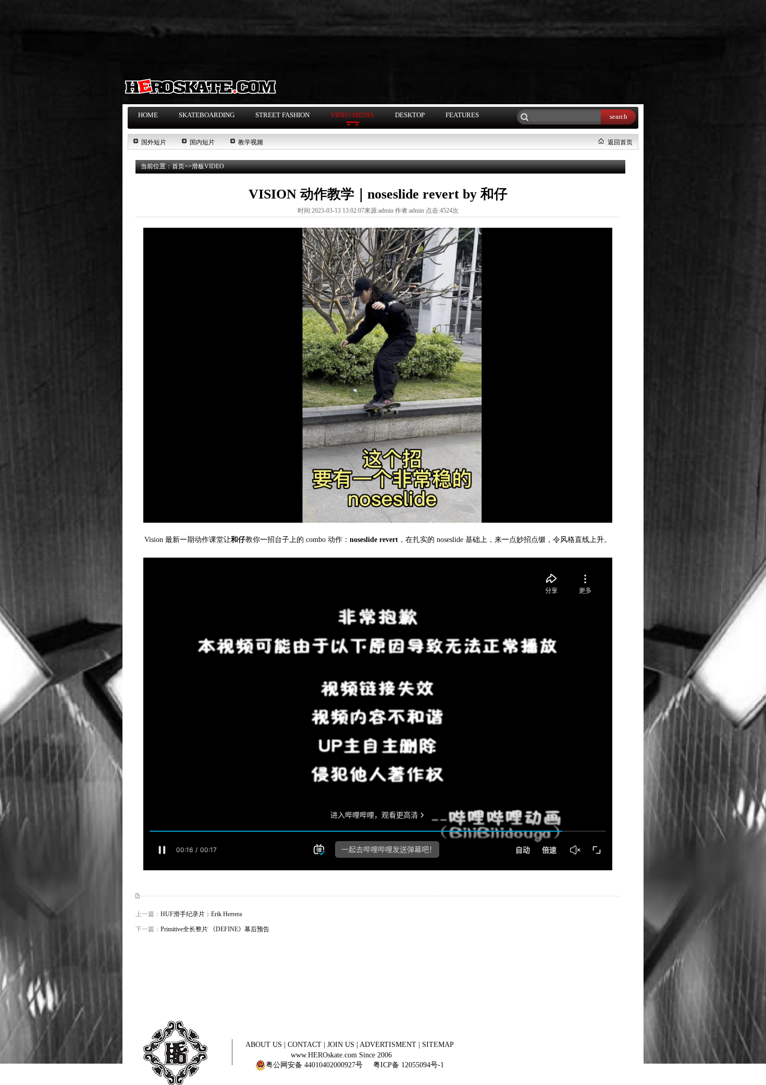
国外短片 (153, 142)
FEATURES (462, 115)
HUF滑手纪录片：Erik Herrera (201, 914)
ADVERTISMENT (389, 1045)
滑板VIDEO (208, 166)
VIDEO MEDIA (352, 115)
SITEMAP (438, 1045)
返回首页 (620, 142)
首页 (178, 166)
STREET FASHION (282, 115)
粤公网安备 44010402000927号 (314, 1065)
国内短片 (202, 142)
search (618, 116)
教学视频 (250, 142)
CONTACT (306, 1045)
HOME (148, 115)
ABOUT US (264, 1045)
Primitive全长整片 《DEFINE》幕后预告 (214, 929)
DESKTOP (410, 115)
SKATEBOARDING (206, 115)
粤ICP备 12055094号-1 (408, 1065)
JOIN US (341, 1045)
